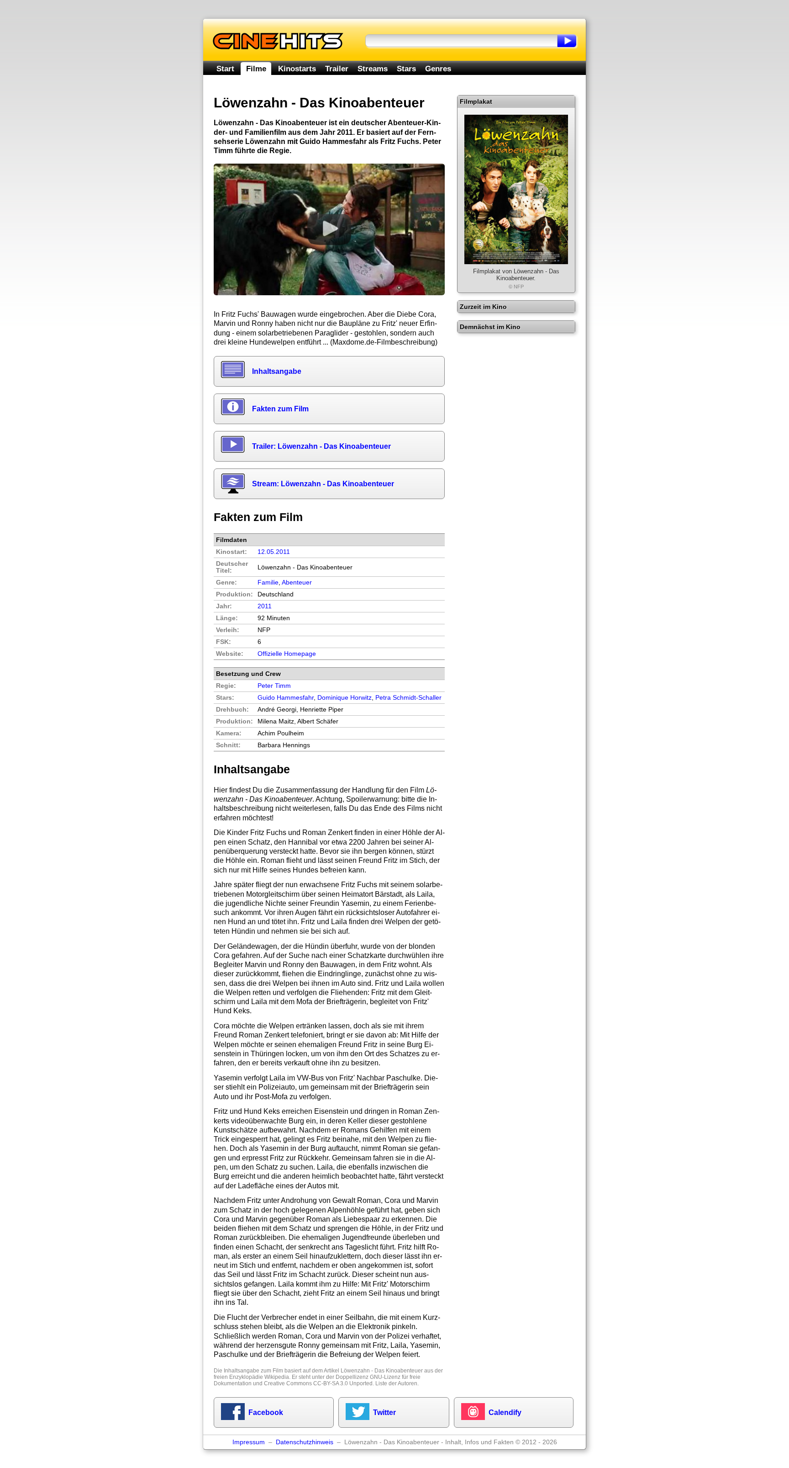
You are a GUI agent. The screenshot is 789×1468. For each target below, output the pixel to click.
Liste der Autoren (396, 1383)
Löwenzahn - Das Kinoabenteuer (382, 1370)
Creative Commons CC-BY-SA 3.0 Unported (318, 1383)
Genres (438, 68)
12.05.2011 (274, 551)
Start (225, 68)
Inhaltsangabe (276, 371)
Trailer (336, 68)
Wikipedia (276, 1377)
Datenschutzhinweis (304, 1442)
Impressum (248, 1442)
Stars (406, 68)
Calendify (505, 1412)
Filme (256, 68)
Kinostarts (297, 68)
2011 (265, 606)
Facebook (265, 1412)
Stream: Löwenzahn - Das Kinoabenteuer (323, 484)
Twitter (384, 1412)
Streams (373, 68)
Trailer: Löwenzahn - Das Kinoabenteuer (321, 446)
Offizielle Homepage (287, 653)
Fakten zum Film (280, 409)
